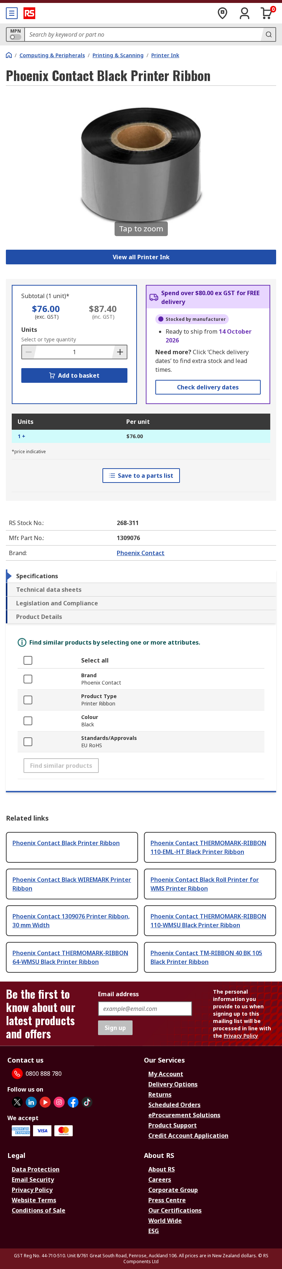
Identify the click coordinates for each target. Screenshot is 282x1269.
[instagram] (59, 1102)
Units (29, 330)
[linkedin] (31, 1102)
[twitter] (17, 1102)
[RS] (29, 13)
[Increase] (119, 352)
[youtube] (45, 1102)
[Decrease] (29, 352)
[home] (9, 55)
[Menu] (12, 13)
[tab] (141, 576)
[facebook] (73, 1102)
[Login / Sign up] (244, 13)
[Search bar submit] (268, 34)
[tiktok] (87, 1102)
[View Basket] (266, 13)
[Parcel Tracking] (222, 13)
